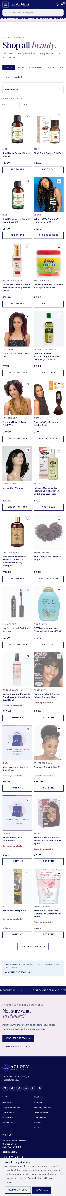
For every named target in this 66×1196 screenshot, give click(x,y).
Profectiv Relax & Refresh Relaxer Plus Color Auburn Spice (47, 840)
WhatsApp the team (15, 972)
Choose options (48, 235)
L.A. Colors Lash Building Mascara (15, 629)
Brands (37, 1122)
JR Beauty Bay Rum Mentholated (12, 839)
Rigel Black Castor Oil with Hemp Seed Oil (16, 220)
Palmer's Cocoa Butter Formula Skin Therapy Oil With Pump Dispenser (47, 491)
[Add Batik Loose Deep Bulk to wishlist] (27, 873)
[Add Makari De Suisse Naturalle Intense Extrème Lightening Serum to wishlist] (27, 246)
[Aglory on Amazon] (32, 1088)
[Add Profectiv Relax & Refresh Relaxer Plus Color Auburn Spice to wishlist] (59, 799)
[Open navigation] (5, 5)
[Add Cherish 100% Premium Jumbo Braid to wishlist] (59, 384)
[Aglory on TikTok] (12, 1088)
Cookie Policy (34, 1178)
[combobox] (33, 13)
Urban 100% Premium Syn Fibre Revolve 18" (47, 220)
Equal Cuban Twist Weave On (15, 355)
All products (8, 67)
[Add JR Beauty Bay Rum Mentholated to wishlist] (27, 799)
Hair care (21, 67)
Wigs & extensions (35, 67)
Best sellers (8, 1122)
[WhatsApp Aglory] (39, 1088)
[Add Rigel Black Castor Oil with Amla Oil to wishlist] (27, 115)
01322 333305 (9, 1152)
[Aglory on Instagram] (5, 1088)
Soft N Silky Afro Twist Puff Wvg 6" (48, 558)
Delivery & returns (42, 1107)
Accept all (42, 1190)
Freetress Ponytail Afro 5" (47, 767)
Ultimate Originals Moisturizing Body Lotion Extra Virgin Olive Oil (47, 356)
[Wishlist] (57, 4)
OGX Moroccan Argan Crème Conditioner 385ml (47, 629)
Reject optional (17, 1190)
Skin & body (51, 67)
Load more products (33, 946)
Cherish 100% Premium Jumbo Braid (46, 423)
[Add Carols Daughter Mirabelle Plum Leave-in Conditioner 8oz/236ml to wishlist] (27, 656)
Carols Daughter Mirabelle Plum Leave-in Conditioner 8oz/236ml (16, 697)
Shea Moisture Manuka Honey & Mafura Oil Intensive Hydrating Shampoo (14, 561)
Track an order (41, 1112)
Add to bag (17, 169)
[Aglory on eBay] (26, 1088)
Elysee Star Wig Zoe (12, 488)
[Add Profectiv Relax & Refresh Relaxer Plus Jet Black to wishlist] (59, 656)
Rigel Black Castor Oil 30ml (48, 153)
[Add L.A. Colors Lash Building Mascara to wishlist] (27, 590)
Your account (40, 1117)
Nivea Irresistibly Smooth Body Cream (15, 768)
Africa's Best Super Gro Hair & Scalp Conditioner (48, 286)
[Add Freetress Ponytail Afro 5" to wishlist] (59, 729)
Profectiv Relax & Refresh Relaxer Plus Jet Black (47, 695)
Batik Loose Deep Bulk (14, 910)
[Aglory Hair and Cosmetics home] (20, 4)
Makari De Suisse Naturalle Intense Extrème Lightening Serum (16, 287)
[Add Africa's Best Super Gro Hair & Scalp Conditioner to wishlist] (59, 246)
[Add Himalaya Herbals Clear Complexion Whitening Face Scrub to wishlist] (59, 873)
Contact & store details (16, 1047)
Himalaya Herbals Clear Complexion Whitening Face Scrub (48, 913)
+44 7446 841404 (15, 1157)
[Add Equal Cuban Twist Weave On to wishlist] (27, 315)
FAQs (36, 1127)
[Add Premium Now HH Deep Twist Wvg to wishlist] (27, 384)
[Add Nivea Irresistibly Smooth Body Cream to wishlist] (27, 729)
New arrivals (8, 1117)
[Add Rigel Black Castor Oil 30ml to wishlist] (59, 115)
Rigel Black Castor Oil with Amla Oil (16, 154)
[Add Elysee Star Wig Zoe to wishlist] (27, 450)
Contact (38, 1102)
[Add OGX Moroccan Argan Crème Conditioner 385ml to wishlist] (59, 590)
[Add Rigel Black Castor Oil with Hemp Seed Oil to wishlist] (27, 181)
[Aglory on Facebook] (19, 1088)
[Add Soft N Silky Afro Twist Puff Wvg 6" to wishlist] (59, 518)
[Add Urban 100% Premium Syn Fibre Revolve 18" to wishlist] (59, 181)
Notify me (17, 718)
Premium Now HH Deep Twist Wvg (14, 423)
